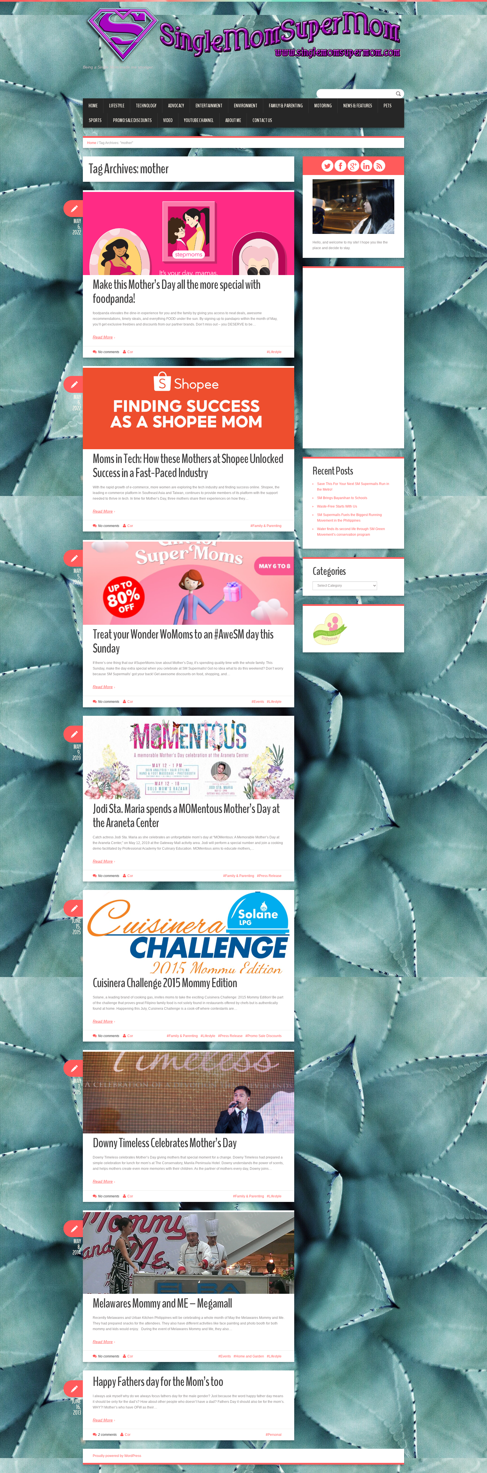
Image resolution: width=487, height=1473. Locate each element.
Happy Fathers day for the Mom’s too (158, 1381)
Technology (146, 105)
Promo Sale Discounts (132, 120)
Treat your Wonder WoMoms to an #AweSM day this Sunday (183, 641)
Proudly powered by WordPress (117, 1456)
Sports (95, 120)
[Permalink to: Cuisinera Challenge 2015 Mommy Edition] (188, 932)
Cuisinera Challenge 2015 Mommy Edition (165, 983)
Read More (103, 337)
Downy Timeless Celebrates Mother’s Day (164, 1143)
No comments (108, 352)
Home (93, 105)
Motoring (323, 105)
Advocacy (176, 105)
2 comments (107, 1435)
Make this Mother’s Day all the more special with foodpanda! (176, 291)
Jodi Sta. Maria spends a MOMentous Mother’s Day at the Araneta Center (186, 816)
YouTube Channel (199, 120)
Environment (245, 105)
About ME (233, 120)
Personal (275, 1435)
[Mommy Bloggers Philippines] (330, 629)
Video (167, 120)
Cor (130, 352)
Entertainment (209, 105)
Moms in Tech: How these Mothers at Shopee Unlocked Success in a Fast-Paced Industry (188, 466)
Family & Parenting (286, 105)
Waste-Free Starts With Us (337, 506)
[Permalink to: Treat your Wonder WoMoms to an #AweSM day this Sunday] (188, 618)
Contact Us (262, 120)
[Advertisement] (353, 358)
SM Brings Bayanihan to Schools (342, 498)
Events (259, 702)
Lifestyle (116, 105)
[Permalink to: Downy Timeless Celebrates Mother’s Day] (188, 1092)
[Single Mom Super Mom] (243, 35)
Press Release (270, 876)
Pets (387, 105)
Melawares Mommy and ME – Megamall (162, 1303)
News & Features (357, 105)
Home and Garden (250, 1356)
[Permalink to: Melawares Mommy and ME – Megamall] (188, 1253)
